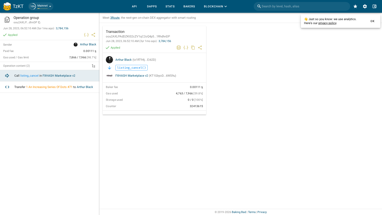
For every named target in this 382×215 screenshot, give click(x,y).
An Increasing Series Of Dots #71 (50, 87)
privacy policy (327, 23)
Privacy (262, 212)
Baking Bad (239, 212)
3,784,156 (165, 41)
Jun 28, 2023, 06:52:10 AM (131, 41)
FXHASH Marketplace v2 (145, 75)
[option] (49, 75)
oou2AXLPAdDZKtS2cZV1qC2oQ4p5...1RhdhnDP (138, 36)
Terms (252, 212)
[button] (40, 6)
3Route (115, 18)
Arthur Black (135, 60)
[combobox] (302, 6)
